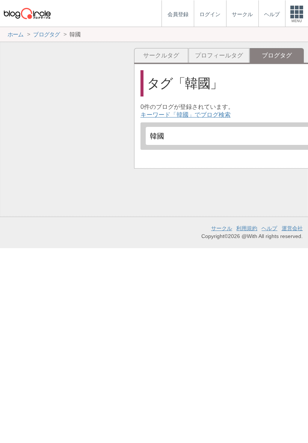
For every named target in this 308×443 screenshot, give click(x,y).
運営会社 (292, 228)
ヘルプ (269, 228)
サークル (221, 228)
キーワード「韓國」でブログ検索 (185, 115)
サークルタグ (161, 55)
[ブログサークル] (27, 13)
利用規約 (246, 228)
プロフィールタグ (219, 55)
